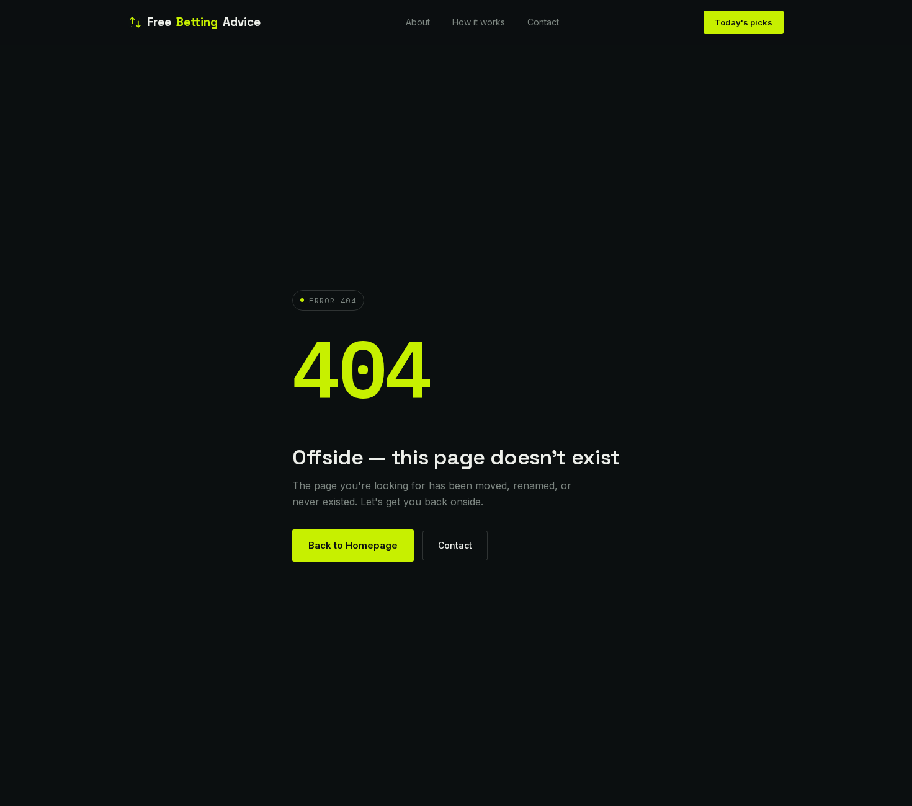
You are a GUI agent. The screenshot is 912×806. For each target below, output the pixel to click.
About (418, 22)
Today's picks (743, 22)
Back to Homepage (353, 545)
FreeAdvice (204, 22)
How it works (478, 22)
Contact (543, 22)
